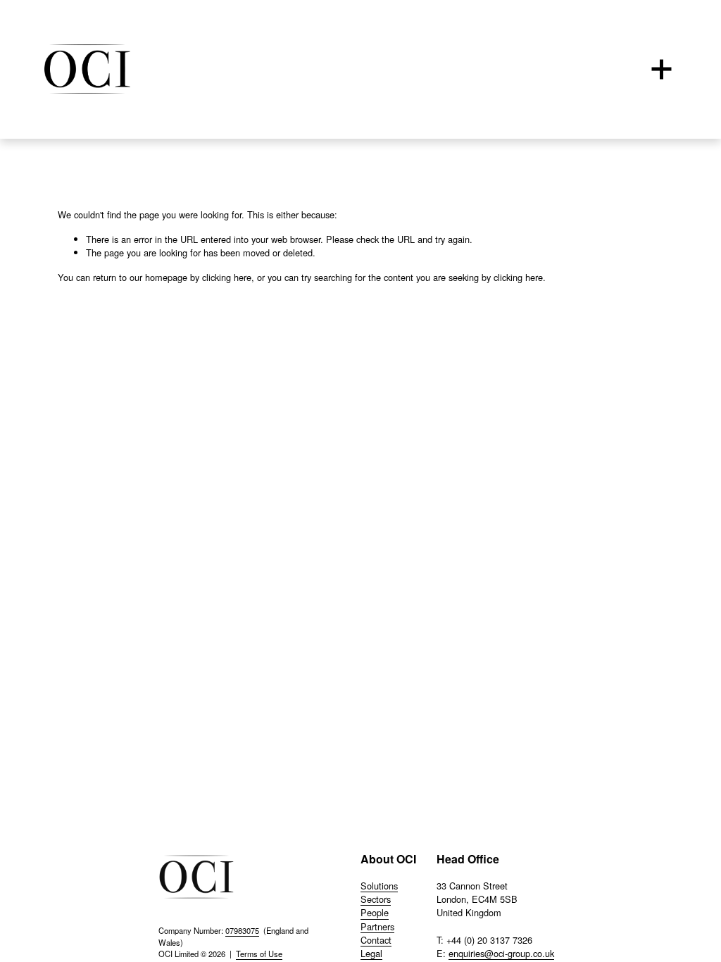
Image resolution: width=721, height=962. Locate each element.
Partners (377, 926)
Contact (375, 940)
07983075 (242, 930)
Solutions (379, 885)
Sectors (375, 899)
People (374, 912)
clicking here (226, 277)
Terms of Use (259, 953)
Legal (371, 953)
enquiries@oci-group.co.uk (501, 953)
